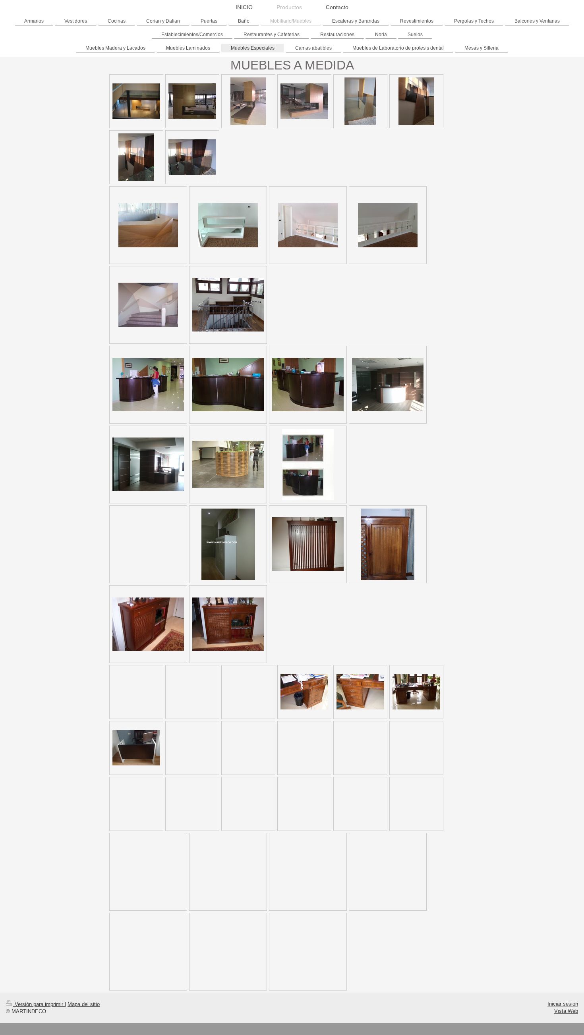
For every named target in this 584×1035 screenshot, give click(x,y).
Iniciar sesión (562, 1004)
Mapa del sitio (84, 1004)
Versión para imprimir (39, 1004)
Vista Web (566, 1011)
